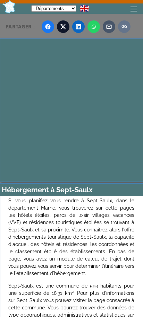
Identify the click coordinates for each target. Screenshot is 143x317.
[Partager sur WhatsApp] (93, 26)
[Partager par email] (109, 26)
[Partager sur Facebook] (48, 26)
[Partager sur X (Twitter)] (63, 26)
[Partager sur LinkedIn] (78, 26)
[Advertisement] (71, 110)
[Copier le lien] (124, 26)
